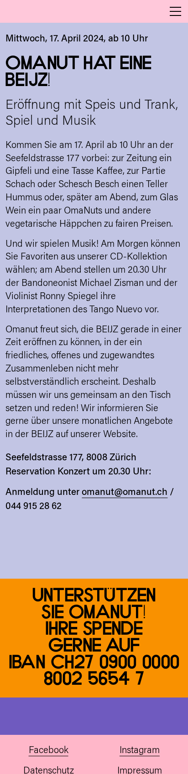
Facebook (48, 750)
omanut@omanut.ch (124, 492)
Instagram (140, 750)
